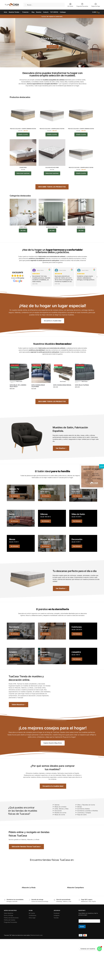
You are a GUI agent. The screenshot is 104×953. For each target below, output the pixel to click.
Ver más (23, 230)
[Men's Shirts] (21, 493)
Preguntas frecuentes (82, 6)
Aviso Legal (32, 918)
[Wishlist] (26, 366)
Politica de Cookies (9, 920)
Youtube (56, 918)
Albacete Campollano (75, 888)
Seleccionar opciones (23, 173)
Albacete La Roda (28, 888)
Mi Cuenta (70, 6)
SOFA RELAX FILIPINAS (82, 385)
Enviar (82, 926)
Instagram (56, 915)
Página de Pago (95, 6)
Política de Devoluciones (11, 918)
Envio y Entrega (8, 915)
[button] (96, 12)
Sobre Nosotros (8, 913)
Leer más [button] (34, 284)
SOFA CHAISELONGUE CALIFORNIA (38, 385)
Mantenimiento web (37, 935)
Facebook (56, 913)
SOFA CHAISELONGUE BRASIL (62, 385)
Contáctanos (32, 915)
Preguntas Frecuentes (10, 922)
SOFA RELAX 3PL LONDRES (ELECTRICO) (18, 385)
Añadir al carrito (23, 134)
